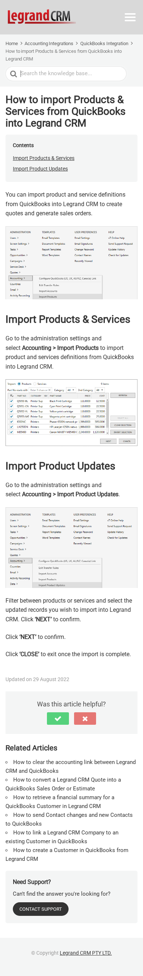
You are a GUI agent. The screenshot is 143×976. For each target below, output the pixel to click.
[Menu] (130, 17)
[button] (58, 718)
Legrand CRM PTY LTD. (86, 953)
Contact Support (40, 909)
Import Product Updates (40, 169)
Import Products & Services (43, 158)
